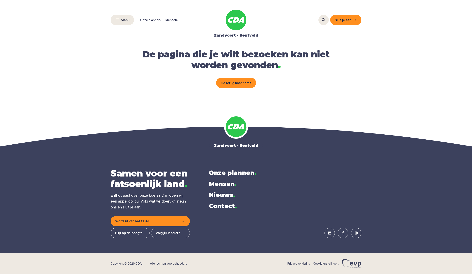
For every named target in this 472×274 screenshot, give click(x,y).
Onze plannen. (150, 20)
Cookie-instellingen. (326, 263)
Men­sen (223, 183)
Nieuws (222, 194)
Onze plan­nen (232, 172)
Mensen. (171, 20)
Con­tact (223, 206)
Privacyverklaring (298, 263)
